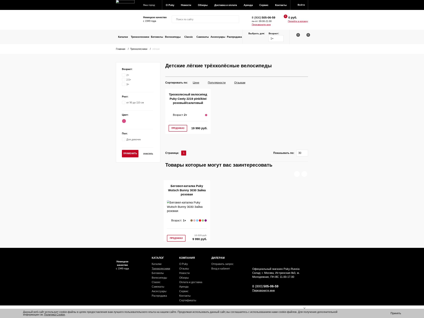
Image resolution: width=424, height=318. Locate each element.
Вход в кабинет (220, 268)
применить (130, 153)
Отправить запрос (222, 264)
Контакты (185, 295)
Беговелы (157, 36)
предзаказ (177, 128)
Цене (196, 82)
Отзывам (239, 82)
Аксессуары (218, 36)
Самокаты (202, 36)
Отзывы (184, 268)
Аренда (183, 286)
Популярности (217, 82)
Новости (184, 273)
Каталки (123, 36)
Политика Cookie (54, 314)
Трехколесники (140, 36)
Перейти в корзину (298, 21)
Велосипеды (173, 36)
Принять (396, 313)
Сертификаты (187, 300)
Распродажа (234, 36)
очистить (148, 153)
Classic (188, 36)
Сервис (183, 291)
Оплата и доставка (190, 282)
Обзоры (184, 277)
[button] (297, 174)
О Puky (183, 264)
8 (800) (263, 17)
